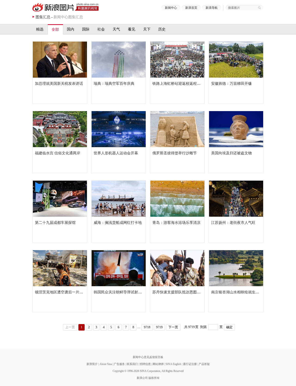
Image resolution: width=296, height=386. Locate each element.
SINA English (173, 364)
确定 (229, 327)
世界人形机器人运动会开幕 (116, 153)
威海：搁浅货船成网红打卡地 (118, 223)
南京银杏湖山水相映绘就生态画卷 (239, 292)
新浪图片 (65, 7)
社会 (101, 29)
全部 (55, 29)
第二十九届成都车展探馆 (55, 223)
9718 (147, 327)
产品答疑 (204, 364)
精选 (39, 29)
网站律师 (158, 364)
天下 (147, 29)
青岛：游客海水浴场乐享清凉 (176, 223)
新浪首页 (191, 7)
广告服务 (119, 364)
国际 (85, 29)
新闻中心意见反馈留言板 (148, 357)
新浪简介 (92, 364)
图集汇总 (43, 17)
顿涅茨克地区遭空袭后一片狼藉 (61, 292)
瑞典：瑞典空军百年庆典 (114, 83)
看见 (131, 29)
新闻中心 (171, 7)
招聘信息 (145, 364)
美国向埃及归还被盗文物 (231, 153)
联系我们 (132, 364)
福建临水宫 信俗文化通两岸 (57, 153)
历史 (162, 29)
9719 (159, 327)
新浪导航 (212, 7)
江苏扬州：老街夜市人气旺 (233, 223)
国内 (70, 29)
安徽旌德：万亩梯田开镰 (231, 83)
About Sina (105, 364)
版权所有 (154, 378)
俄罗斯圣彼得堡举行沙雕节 (174, 153)
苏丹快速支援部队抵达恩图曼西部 (180, 292)
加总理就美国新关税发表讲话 (59, 83)
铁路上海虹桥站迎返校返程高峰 (178, 83)
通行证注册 (190, 364)
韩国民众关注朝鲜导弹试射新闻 (119, 292)
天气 (116, 29)
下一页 (173, 327)
